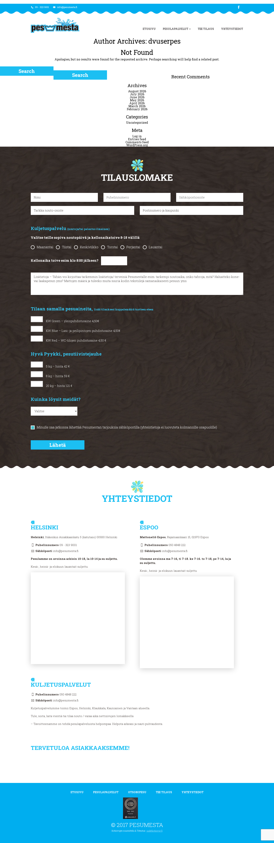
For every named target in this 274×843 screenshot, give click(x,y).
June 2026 (137, 97)
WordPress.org (137, 145)
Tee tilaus (206, 29)
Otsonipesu (137, 792)
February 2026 (137, 109)
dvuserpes (164, 41)
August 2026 (137, 91)
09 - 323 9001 (41, 7)
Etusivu (149, 29)
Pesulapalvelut (176, 29)
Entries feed (137, 139)
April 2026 (137, 103)
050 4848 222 (177, 545)
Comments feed (137, 142)
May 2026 (137, 100)
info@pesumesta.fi (66, 7)
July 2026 (137, 94)
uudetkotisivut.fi (155, 830)
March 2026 (137, 106)
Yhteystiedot (232, 29)
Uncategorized (137, 122)
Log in (137, 136)
